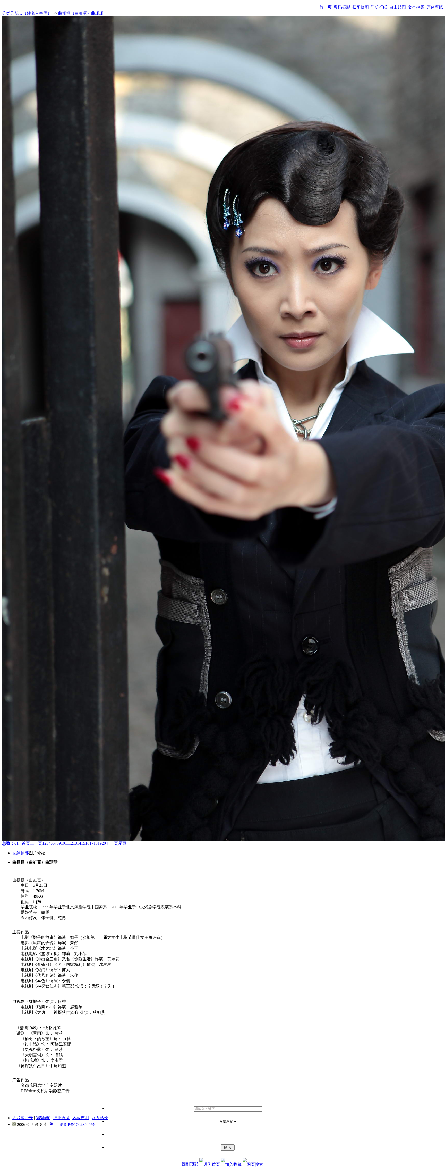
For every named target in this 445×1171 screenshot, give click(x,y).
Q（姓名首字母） (36, 13)
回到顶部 (20, 853)
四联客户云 (22, 1118)
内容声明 (80, 1118)
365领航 (43, 1118)
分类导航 (10, 13)
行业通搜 (61, 1118)
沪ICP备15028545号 (77, 1124)
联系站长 (100, 1118)
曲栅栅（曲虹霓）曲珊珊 (81, 13)
